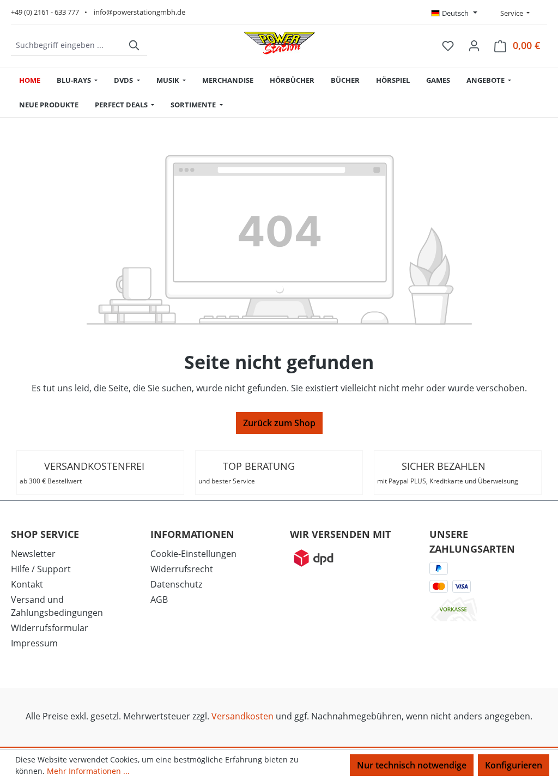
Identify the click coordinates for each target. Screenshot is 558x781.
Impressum (34, 643)
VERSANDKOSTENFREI (82, 472)
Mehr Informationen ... (88, 771)
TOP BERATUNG (246, 472)
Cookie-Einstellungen (193, 554)
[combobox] (67, 45)
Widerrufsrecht (181, 569)
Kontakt (27, 584)
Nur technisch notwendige (411, 765)
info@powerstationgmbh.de (139, 12)
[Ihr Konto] (474, 45)
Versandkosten (242, 716)
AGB (159, 600)
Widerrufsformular (49, 628)
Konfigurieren (513, 765)
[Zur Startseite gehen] (279, 43)
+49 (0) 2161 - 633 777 (45, 12)
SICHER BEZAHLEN (447, 472)
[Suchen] (134, 45)
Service (511, 13)
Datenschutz (176, 584)
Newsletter (33, 554)
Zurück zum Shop (279, 423)
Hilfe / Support (41, 569)
